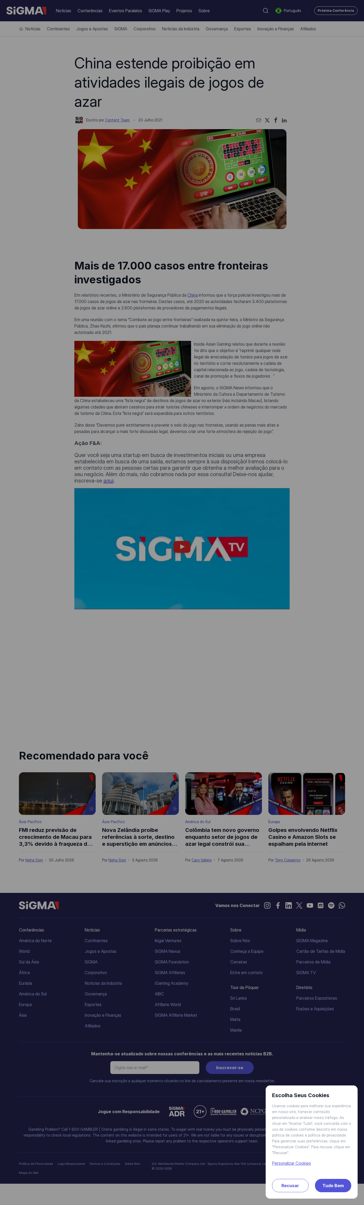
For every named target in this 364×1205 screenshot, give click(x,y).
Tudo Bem (333, 1185)
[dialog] (182, 602)
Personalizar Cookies (291, 1163)
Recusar (290, 1185)
